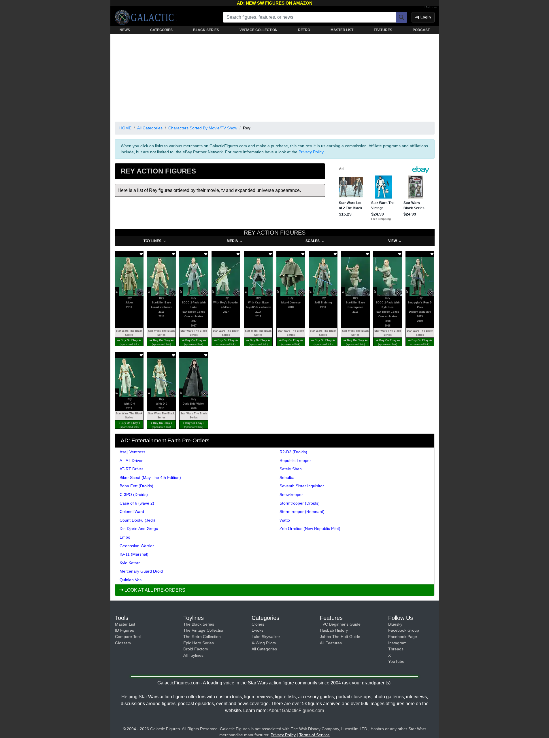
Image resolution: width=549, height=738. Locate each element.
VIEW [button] (392, 241)
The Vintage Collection (203, 630)
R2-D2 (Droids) (293, 452)
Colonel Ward (132, 511)
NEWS (125, 30)
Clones (258, 624)
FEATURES (383, 30)
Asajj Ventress (132, 452)
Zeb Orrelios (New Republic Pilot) (310, 528)
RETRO (304, 30)
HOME (125, 128)
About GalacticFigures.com (296, 710)
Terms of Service (314, 735)
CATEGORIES (161, 30)
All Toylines (193, 655)
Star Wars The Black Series (129, 332)
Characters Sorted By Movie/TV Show (202, 128)
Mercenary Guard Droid (141, 571)
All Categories (150, 128)
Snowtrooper (291, 494)
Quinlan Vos (131, 579)
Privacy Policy (311, 152)
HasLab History (334, 630)
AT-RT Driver (131, 469)
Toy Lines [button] (152, 241)
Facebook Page (402, 636)
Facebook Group (403, 630)
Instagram (397, 643)
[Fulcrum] (431, 7)
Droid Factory (195, 649)
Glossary (123, 643)
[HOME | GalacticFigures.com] (146, 17)
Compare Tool (128, 636)
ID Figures (124, 630)
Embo (125, 537)
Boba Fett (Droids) (136, 486)
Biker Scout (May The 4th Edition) (150, 477)
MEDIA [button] (232, 241)
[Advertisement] (275, 76)
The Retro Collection (202, 636)
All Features (331, 643)
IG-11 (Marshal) (134, 554)
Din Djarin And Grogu (139, 528)
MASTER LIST (342, 30)
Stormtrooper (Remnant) (302, 511)
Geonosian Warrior (137, 545)
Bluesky (395, 624)
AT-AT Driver (131, 460)
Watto (285, 520)
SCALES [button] (312, 241)
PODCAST (421, 30)
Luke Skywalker (266, 636)
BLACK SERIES (206, 30)
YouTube (396, 661)
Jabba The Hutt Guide (340, 636)
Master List (125, 624)
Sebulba (287, 477)
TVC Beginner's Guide (340, 624)
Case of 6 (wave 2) (137, 503)
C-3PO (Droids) (134, 494)
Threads (395, 649)
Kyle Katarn (130, 562)
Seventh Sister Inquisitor (302, 486)
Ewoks (257, 630)
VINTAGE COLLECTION (258, 30)
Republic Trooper (295, 460)
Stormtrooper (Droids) (300, 503)
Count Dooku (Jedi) (137, 520)
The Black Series (198, 624)
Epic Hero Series (198, 643)
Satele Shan (291, 469)
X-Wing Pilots (264, 643)
